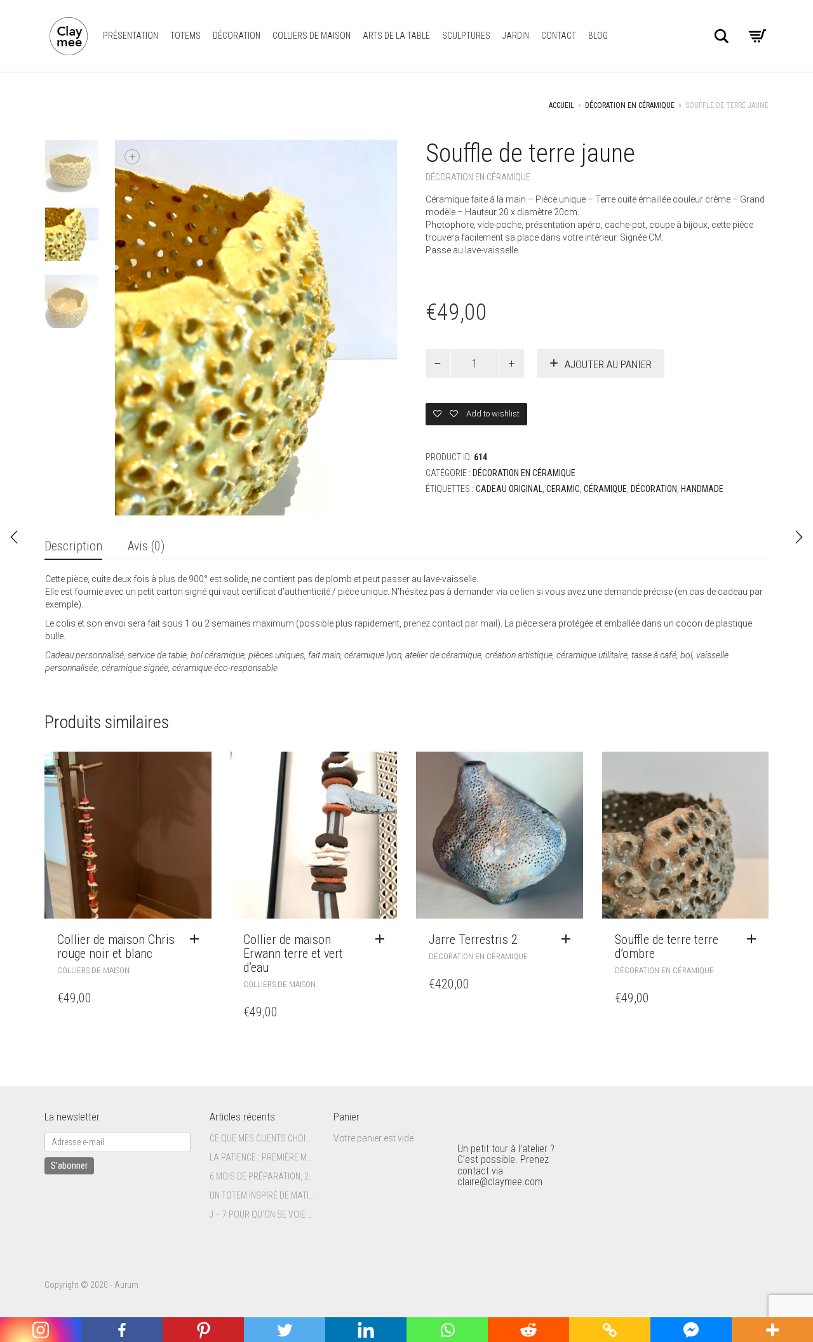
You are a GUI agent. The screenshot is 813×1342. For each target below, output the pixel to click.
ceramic (563, 489)
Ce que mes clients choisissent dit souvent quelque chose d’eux (262, 1138)
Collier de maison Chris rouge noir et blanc (116, 946)
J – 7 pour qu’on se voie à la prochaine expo (262, 1214)
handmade (702, 489)
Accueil (561, 105)
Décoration (236, 35)
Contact (558, 35)
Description (73, 546)
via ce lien (515, 592)
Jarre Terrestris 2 (473, 939)
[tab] (73, 547)
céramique (605, 489)
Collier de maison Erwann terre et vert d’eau (293, 953)
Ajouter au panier (608, 364)
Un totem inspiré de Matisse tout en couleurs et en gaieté (262, 1195)
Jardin (515, 35)
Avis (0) (146, 546)
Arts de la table (396, 35)
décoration (654, 489)
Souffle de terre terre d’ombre (666, 946)
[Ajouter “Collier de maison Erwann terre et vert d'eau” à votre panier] (383, 939)
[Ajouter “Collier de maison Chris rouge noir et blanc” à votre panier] (197, 939)
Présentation (130, 35)
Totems (185, 35)
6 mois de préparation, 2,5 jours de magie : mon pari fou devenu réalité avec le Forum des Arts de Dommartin (262, 1176)
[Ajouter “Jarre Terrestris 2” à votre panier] (569, 939)
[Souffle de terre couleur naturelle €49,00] (799, 537)
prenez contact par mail (450, 623)
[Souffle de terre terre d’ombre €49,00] (14, 537)
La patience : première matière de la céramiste (262, 1157)
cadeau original (509, 489)
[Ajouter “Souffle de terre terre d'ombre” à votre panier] (754, 939)
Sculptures (466, 35)
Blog (598, 35)
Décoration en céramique (630, 105)
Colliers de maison (311, 35)
